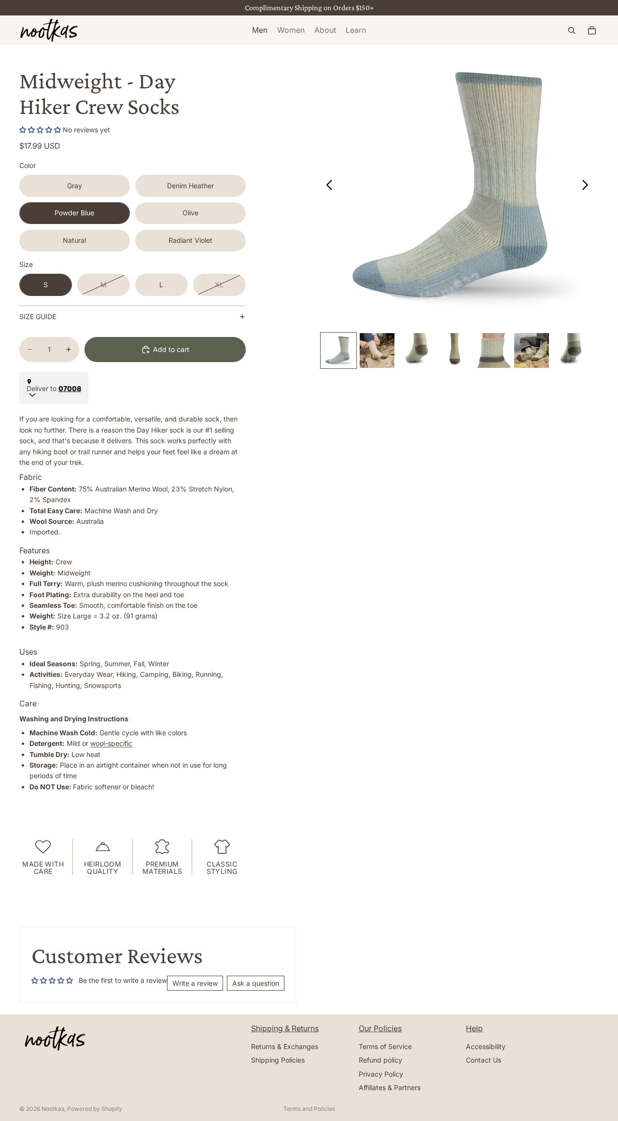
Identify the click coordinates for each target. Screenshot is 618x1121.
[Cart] (592, 30)
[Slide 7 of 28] (570, 350)
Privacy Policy (381, 1074)
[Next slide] (588, 186)
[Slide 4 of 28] (454, 350)
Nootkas (53, 1108)
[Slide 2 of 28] (377, 350)
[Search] (571, 30)
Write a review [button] (195, 983)
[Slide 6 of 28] (531, 350)
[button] (41, 130)
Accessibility (486, 1046)
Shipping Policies (278, 1060)
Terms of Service (385, 1046)
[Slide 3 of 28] (415, 350)
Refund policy (380, 1060)
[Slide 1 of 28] (338, 350)
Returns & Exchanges (284, 1046)
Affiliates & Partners (390, 1087)
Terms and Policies (309, 1108)
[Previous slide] (326, 186)
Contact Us (483, 1060)
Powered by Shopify (94, 1108)
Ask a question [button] (255, 983)
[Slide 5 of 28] (493, 350)
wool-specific (111, 743)
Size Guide (37, 316)
